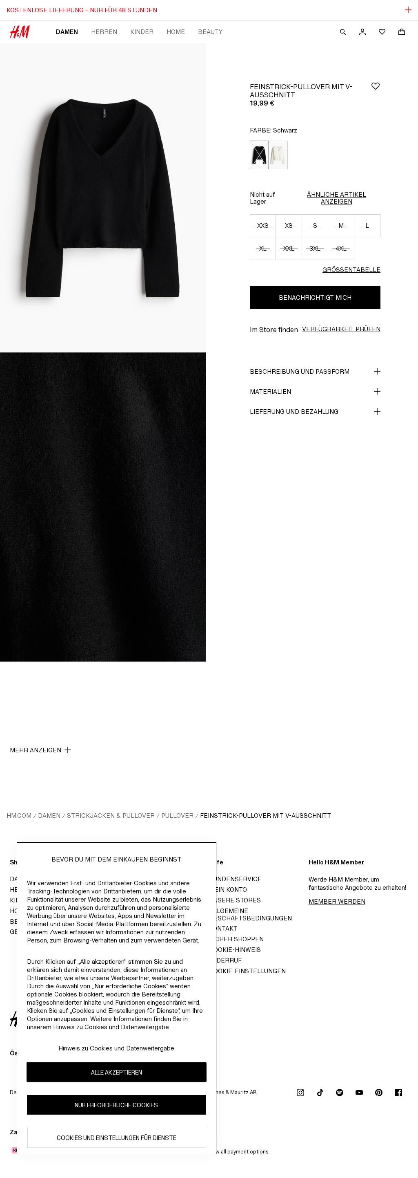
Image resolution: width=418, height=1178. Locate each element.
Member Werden (337, 901)
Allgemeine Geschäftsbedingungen (250, 914)
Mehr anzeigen (35, 750)
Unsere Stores (235, 900)
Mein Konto (228, 889)
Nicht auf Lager (262, 198)
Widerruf (225, 960)
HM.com (19, 815)
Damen (67, 31)
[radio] (259, 155)
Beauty (210, 31)
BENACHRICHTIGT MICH (315, 297)
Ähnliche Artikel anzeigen (336, 198)
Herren (104, 31)
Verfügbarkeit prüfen (341, 328)
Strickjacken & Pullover (111, 815)
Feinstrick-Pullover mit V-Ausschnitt (265, 815)
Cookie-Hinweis (235, 949)
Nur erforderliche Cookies (116, 1105)
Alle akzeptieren (116, 1072)
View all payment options (237, 1152)
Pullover (177, 815)
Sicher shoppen (236, 939)
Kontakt (223, 928)
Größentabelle (351, 269)
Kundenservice (235, 878)
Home (176, 31)
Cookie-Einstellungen (247, 970)
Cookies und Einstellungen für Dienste (116, 1137)
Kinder (141, 31)
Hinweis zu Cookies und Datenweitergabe (116, 1048)
